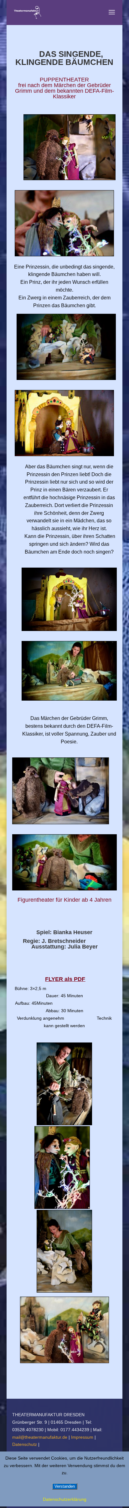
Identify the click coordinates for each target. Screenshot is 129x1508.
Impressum (83, 1437)
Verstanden (64, 1486)
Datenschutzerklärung (64, 1499)
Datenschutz (25, 1444)
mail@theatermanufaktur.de (39, 1437)
